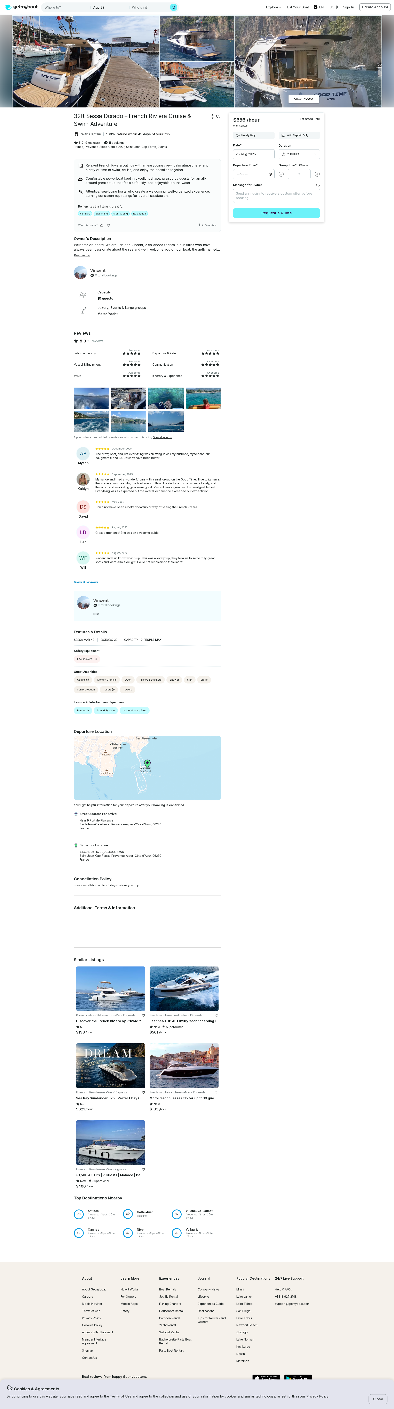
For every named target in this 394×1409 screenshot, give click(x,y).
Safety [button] (125, 1311)
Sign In (348, 7)
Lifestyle (203, 1296)
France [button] (78, 146)
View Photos (304, 99)
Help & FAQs (283, 1289)
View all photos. (162, 437)
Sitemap (87, 1350)
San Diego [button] (243, 1311)
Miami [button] (240, 1289)
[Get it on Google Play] (298, 1379)
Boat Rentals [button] (167, 1289)
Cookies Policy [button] (92, 1325)
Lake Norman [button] (245, 1339)
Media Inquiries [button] (92, 1303)
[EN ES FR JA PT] (319, 7)
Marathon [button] (242, 1361)
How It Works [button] (130, 1289)
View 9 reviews (86, 582)
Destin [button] (240, 1353)
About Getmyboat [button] (94, 1289)
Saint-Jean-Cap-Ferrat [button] (141, 146)
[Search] (173, 7)
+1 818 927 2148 (286, 1296)
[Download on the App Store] (266, 1379)
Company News (208, 1289)
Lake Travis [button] (244, 1318)
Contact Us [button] (89, 1357)
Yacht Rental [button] (167, 1325)
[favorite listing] (218, 116)
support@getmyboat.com (292, 1303)
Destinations (206, 1311)
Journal (204, 1278)
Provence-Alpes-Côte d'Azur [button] (104, 146)
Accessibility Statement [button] (97, 1332)
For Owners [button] (128, 1296)
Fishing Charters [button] (170, 1303)
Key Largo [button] (243, 1346)
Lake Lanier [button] (244, 1296)
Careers (87, 1296)
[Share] (211, 116)
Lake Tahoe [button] (244, 1303)
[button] (298, 7)
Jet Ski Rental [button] (168, 1296)
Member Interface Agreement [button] (94, 1341)
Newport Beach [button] (247, 1325)
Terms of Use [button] (120, 1396)
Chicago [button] (242, 1332)
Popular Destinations (253, 1278)
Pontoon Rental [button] (169, 1318)
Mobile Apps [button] (129, 1303)
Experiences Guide (211, 1303)
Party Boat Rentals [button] (171, 1350)
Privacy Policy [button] (317, 1396)
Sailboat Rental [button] (169, 1332)
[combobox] (66, 7)
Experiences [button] (169, 1278)
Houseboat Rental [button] (171, 1311)
